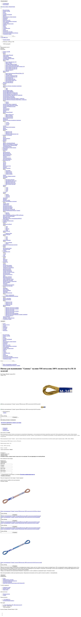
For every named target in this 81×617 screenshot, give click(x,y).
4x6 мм (7, 101)
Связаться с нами (6, 587)
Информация (3, 576)
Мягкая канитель (6, 155)
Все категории (6, 10)
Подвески (5, 177)
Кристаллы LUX (6, 20)
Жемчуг (4, 15)
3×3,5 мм (7, 123)
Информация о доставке (8, 579)
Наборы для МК (6, 11)
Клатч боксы (6, 289)
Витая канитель (6, 152)
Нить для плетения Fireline (8, 216)
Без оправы (8, 170)
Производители (6, 594)
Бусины (4, 13)
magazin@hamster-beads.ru (8, 600)
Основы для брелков (7, 271)
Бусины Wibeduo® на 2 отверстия (10, 93)
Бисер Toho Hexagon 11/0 (11, 61)
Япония (4, 139)
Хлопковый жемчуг (7, 146)
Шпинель (5, 129)
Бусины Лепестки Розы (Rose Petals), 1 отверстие (13, 98)
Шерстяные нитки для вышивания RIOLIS (12, 218)
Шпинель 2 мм (9, 131)
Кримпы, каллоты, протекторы (9, 281)
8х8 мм (7, 194)
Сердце (4, 125)
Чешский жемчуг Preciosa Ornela (10, 145)
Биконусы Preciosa (7, 299)
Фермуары (5, 291)
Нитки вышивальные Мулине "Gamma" (11, 210)
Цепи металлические (7, 292)
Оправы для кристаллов (8, 23)
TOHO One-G (6, 204)
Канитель (5, 19)
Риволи (4, 185)
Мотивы (7, 228)
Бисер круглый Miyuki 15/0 (11, 76)
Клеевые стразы (6, 200)
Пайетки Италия (6, 234)
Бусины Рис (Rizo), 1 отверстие (10, 104)
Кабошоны (5, 18)
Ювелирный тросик (7, 277)
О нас (4, 323)
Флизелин (5, 259)
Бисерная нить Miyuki (7, 207)
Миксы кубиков (9, 115)
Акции (4, 325)
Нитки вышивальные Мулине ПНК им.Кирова (13, 215)
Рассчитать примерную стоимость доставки (11, 422)
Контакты (5, 330)
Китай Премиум (6, 138)
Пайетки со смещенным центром (10, 244)
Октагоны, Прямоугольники (9, 176)
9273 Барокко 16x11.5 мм (11, 180)
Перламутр (5, 119)
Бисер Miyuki (6, 71)
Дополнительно (4, 591)
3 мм (7, 88)
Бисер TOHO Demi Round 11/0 (12, 65)
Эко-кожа (5, 260)
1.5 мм (4, 253)
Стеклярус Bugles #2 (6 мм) (11, 75)
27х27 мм (8, 196)
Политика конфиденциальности (10, 580)
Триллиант (5, 197)
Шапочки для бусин (7, 276)
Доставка (5, 328)
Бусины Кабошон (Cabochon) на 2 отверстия (12, 95)
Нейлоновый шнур (7, 269)
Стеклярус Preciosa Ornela (8, 58)
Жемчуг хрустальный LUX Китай (10, 144)
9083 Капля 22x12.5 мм (11, 183)
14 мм (7, 189)
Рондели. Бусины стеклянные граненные (12, 120)
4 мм (7, 89)
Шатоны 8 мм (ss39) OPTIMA (12, 313)
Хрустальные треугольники (9, 127)
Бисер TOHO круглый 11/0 (11, 68)
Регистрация (5, 4)
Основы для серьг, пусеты (8, 272)
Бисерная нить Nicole (7, 208)
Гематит (5, 107)
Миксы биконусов (9, 114)
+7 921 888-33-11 (4, 37)
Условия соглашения (7, 581)
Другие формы (6, 108)
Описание (5, 428)
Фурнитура (5, 30)
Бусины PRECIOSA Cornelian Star (10, 92)
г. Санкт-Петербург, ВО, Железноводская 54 (12, 604)
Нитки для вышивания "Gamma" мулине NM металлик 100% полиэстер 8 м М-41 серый (20, 523)
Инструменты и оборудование (9, 16)
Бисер (4, 12)
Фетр (4, 258)
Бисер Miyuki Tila (9, 77)
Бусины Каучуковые (7, 265)
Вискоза (7, 212)
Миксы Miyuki (9, 74)
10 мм (7, 187)
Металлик (8, 213)
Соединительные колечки (8, 284)
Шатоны (5, 199)
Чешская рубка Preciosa (8, 82)
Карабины (5, 288)
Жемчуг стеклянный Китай (9, 143)
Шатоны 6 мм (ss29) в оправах (12, 311)
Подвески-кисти (6, 273)
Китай (4, 137)
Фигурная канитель (7, 159)
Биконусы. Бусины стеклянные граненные (12, 85)
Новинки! (5, 327)
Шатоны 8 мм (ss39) (10, 312)
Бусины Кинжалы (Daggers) (9, 97)
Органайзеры (6, 22)
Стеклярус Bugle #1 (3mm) (11, 64)
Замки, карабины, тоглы (8, 279)
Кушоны (5, 167)
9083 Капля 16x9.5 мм (10, 181)
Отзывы (5, 329)
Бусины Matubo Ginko (8, 90)
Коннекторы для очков (8, 280)
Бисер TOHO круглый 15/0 (11, 67)
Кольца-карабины (7, 290)
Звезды (4, 163)
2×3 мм (7, 122)
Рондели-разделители (7, 274)
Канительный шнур (7, 154)
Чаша (7, 229)
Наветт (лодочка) (6, 168)
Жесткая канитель (7, 153)
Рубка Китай (6, 56)
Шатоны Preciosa (6, 305)
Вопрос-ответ (6, 430)
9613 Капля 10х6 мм (10, 179)
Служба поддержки (5, 585)
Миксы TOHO (9, 63)
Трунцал (5, 156)
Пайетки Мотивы (7, 240)
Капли (4, 164)
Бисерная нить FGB (7, 205)
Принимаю (3, 575)
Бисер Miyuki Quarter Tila (11, 80)
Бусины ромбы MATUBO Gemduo (10, 105)
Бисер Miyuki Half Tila (10, 79)
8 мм (7, 191)
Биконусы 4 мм (9, 304)
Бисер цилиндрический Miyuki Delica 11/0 (15, 73)
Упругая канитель (7, 157)
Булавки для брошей (7, 14)
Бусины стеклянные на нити (9, 106)
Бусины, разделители (7, 266)
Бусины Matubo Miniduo (8, 91)
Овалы (4, 175)
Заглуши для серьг (7, 268)
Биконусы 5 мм (9, 301)
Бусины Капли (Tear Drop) (8, 96)
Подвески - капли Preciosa (8, 317)
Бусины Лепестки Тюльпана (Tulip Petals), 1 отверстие (14, 99)
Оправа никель (9, 172)
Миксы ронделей (9, 116)
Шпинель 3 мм (9, 132)
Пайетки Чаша (9, 233)
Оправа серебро (9, 173)
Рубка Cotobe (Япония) (8, 55)
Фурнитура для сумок (7, 31)
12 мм (7, 188)
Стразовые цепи (6, 28)
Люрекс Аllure (6, 203)
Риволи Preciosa (6, 316)
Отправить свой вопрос (5, 475)
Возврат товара (6, 588)
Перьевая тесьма (6, 249)
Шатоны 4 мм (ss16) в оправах (12, 308)
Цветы (4, 128)
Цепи (4, 275)
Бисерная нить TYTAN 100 (9, 209)
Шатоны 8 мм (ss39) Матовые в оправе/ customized (16, 314)
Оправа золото (9, 171)
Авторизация (6, 3)
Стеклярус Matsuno (7, 57)
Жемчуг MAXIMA (7, 298)
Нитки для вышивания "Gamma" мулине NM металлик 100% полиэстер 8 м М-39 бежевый (20, 517)
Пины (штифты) (6, 282)
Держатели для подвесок (8, 267)
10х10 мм (8, 195)
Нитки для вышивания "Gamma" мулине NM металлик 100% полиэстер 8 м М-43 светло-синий (21, 562)
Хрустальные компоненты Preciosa (10, 32)
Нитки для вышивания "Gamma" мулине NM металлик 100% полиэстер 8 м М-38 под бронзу (21, 511)
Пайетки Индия (6, 231)
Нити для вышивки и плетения (10, 21)
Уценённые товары (7, 34)
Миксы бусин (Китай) (8, 112)
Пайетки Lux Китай (7, 224)
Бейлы (4, 264)
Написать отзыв (4, 455)
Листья (4, 111)
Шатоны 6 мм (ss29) (10, 309)
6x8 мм (7, 103)
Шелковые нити (6, 217)
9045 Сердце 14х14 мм (10, 184)
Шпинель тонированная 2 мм (12, 133)
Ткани (4, 29)
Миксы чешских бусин (8, 117)
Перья (4, 26)
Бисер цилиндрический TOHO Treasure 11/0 (15, 66)
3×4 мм (7, 124)
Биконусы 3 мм (9, 303)
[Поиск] (14, 36)
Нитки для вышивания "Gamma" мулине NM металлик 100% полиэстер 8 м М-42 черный (20, 528)
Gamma (4, 412)
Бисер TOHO (6, 59)
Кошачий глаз (6, 109)
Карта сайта (5, 589)
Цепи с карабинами (10, 295)
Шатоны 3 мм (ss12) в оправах (12, 307)
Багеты (4, 162)
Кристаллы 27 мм (7, 165)
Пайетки (5, 24)
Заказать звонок (6, 39)
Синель (4, 27)
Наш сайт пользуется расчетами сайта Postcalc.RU (14, 583)
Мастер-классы (6, 324)
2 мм (7, 236)
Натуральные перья (7, 248)
